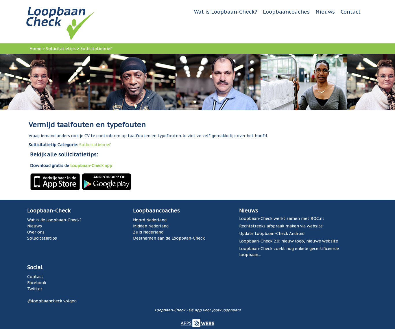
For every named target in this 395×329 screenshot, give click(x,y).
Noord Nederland (150, 220)
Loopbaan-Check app (91, 165)
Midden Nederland (151, 226)
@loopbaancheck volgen (52, 301)
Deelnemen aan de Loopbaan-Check (169, 238)
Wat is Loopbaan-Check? (225, 11)
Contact (351, 11)
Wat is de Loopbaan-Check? (54, 220)
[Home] (60, 23)
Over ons (36, 232)
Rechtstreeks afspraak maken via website (281, 226)
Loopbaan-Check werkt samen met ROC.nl (281, 218)
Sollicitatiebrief (96, 48)
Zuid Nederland (148, 232)
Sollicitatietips (61, 48)
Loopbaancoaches (286, 11)
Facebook (36, 282)
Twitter (34, 288)
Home (35, 48)
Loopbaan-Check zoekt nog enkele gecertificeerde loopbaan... (289, 251)
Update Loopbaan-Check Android (271, 233)
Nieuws (325, 11)
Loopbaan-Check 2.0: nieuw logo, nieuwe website (288, 241)
